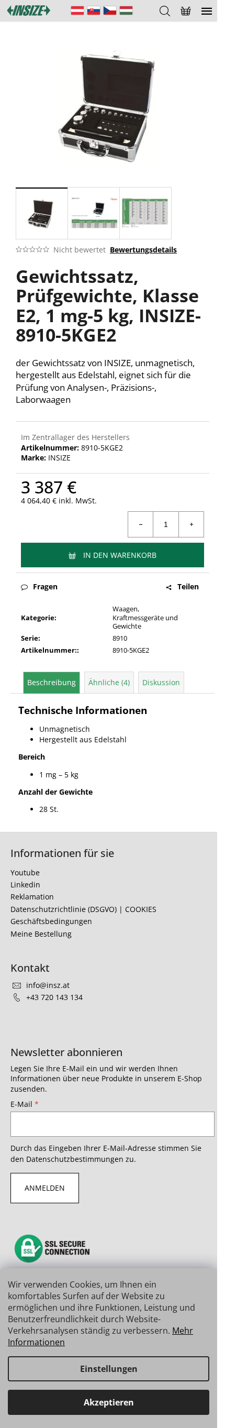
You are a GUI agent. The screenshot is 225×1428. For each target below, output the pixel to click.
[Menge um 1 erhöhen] (191, 524)
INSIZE (59, 458)
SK (93, 10)
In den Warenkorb (119, 555)
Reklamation (32, 897)
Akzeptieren (109, 1402)
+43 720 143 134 (54, 997)
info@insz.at (48, 985)
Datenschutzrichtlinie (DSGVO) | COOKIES (83, 909)
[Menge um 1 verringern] (140, 524)
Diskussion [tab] (161, 682)
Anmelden (45, 1188)
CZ (110, 10)
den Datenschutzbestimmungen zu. (73, 1159)
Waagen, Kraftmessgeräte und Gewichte (145, 617)
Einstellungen (109, 1369)
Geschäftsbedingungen (51, 921)
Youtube (25, 872)
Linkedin (25, 884)
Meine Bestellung (41, 934)
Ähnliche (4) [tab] (109, 682)
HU (126, 10)
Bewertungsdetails (143, 250)
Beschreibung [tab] (51, 682)
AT (77, 10)
